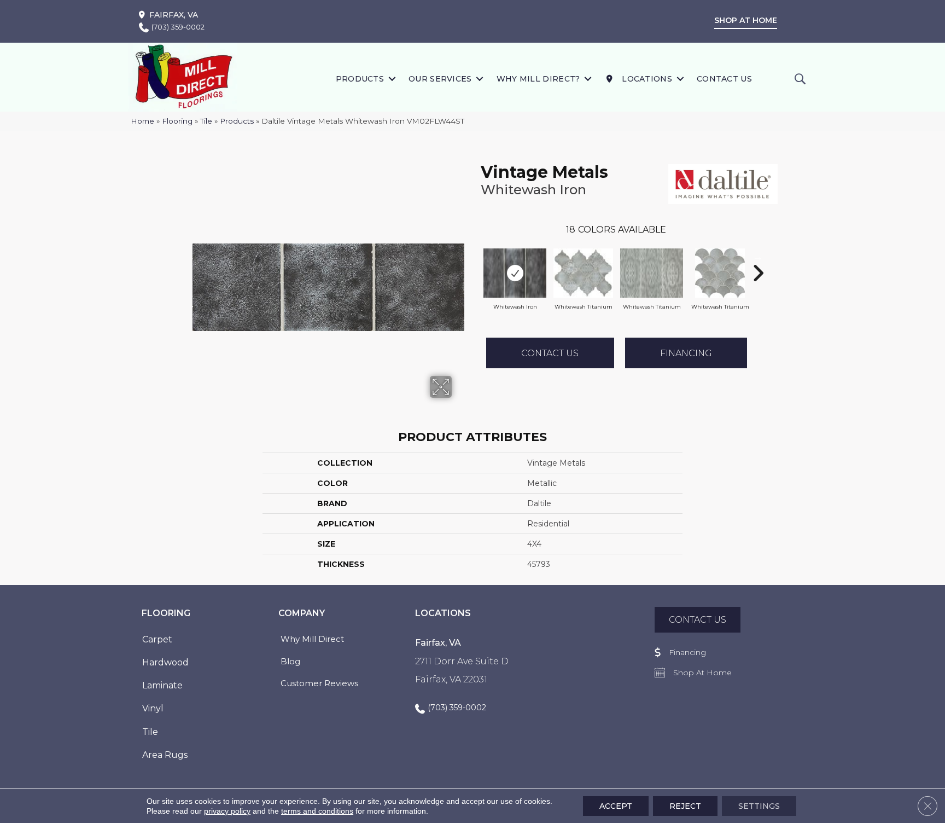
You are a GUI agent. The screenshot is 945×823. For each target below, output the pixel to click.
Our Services (440, 79)
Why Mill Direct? (538, 79)
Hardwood (165, 662)
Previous (475, 256)
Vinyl (153, 708)
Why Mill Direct (312, 639)
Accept (615, 806)
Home (142, 121)
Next (758, 256)
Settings (759, 806)
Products (360, 79)
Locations (646, 79)
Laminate (162, 685)
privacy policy (227, 811)
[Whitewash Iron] (515, 273)
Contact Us (724, 79)
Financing (686, 353)
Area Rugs (165, 755)
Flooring (177, 121)
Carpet (157, 639)
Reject (685, 806)
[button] (392, 78)
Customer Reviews (319, 683)
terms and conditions (317, 811)
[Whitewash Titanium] (583, 273)
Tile (206, 121)
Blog (290, 661)
